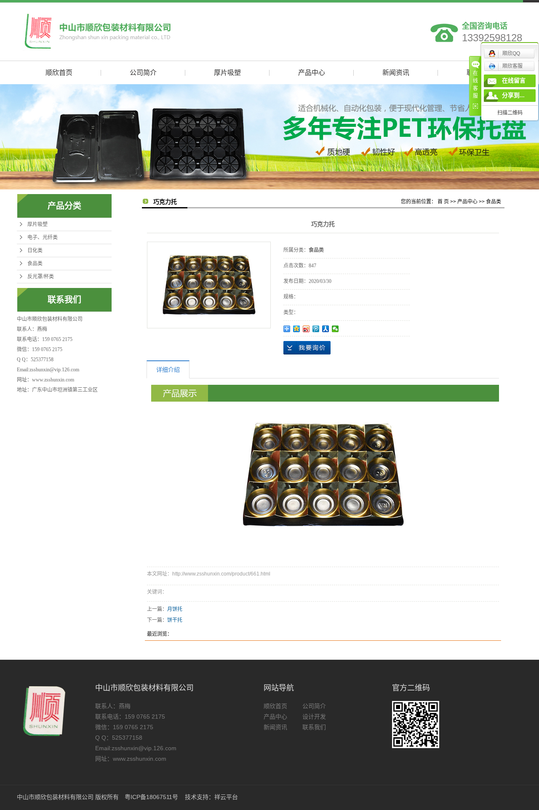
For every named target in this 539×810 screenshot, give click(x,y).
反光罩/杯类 (40, 277)
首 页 (443, 202)
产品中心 (311, 72)
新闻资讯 (395, 72)
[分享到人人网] (325, 328)
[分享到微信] (335, 328)
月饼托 (174, 609)
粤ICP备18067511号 (151, 797)
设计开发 (314, 716)
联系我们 (314, 727)
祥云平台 (226, 797)
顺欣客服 (512, 66)
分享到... (513, 95)
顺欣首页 (58, 72)
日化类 (35, 250)
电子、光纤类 (42, 237)
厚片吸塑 (227, 72)
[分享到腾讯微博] (316, 328)
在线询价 (307, 347)
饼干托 (174, 620)
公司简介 (143, 72)
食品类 (35, 263)
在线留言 (514, 80)
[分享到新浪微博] (306, 328)
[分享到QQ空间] (296, 328)
